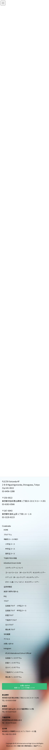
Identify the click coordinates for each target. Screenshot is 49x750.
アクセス (7, 639)
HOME (6, 530)
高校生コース (10, 553)
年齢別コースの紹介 (11, 539)
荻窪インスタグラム (12, 662)
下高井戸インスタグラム (14, 672)
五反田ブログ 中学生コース (15, 610)
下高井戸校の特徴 (10, 558)
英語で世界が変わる (11, 591)
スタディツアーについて (14, 567)
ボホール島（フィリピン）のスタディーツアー (22, 582)
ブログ (6, 601)
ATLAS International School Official (18, 653)
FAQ (5, 596)
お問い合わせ (8, 643)
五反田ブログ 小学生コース (15, 605)
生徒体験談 (8, 586)
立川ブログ (9, 624)
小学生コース (10, 544)
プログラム (8, 534)
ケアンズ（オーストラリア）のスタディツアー (22, 577)
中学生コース (10, 549)
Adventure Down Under (12, 563)
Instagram (7, 648)
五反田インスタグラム (13, 658)
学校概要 (7, 634)
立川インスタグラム (12, 667)
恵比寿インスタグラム (13, 677)
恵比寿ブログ (10, 629)
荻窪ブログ (9, 615)
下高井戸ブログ (11, 620)
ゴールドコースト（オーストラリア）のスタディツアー (25, 572)
